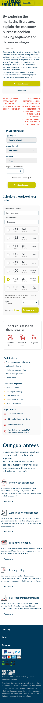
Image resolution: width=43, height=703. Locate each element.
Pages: (7, 301)
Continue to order (21, 84)
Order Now (27, 3)
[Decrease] (24, 302)
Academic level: (11, 217)
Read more (8, 501)
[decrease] (9, 171)
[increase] (20, 171)
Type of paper (11, 135)
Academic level (12, 146)
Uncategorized (8, 48)
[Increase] (36, 302)
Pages (8, 166)
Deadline (9, 156)
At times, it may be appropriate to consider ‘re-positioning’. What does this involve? (11, 104)
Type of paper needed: (12, 208)
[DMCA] (9, 663)
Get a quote (21, 90)
